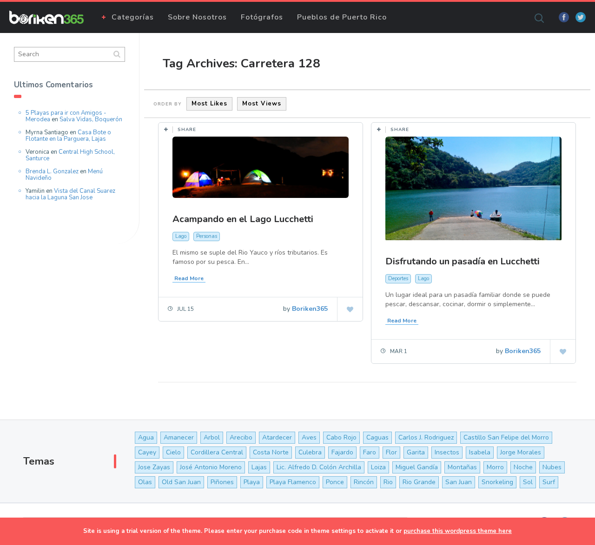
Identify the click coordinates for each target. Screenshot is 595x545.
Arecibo (241, 437)
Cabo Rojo (341, 437)
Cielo (173, 452)
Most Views (261, 103)
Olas (145, 482)
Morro (495, 467)
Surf (548, 482)
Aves (309, 437)
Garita (416, 452)
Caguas (377, 437)
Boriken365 (310, 308)
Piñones (222, 482)
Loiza (378, 467)
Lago (180, 236)
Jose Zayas (154, 467)
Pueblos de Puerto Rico (342, 17)
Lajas (259, 467)
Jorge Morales (520, 452)
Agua (146, 437)
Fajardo (342, 452)
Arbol (212, 437)
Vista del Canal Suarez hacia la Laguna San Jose (70, 194)
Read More (189, 278)
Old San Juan (181, 482)
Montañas (462, 467)
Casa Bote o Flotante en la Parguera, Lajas (68, 135)
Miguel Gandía (417, 467)
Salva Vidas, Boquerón (91, 119)
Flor (391, 452)
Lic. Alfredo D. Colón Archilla (319, 467)
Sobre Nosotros (197, 17)
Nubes (552, 467)
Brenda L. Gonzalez (52, 171)
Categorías (133, 17)
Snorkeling (497, 482)
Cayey (147, 452)
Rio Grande (419, 482)
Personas (206, 236)
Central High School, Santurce (70, 155)
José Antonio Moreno (211, 467)
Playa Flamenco (293, 482)
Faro (369, 452)
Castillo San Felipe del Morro (506, 437)
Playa (252, 482)
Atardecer (277, 437)
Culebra (310, 452)
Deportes (398, 278)
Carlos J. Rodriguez (426, 437)
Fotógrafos (262, 17)
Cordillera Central (217, 452)
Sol (528, 482)
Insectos (447, 452)
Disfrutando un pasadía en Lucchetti (462, 261)
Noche (523, 467)
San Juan (458, 482)
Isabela (479, 452)
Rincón (364, 482)
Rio (388, 482)
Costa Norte (271, 452)
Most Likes (209, 103)
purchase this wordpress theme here (457, 531)
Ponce (335, 482)
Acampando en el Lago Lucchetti (242, 219)
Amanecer (179, 437)
